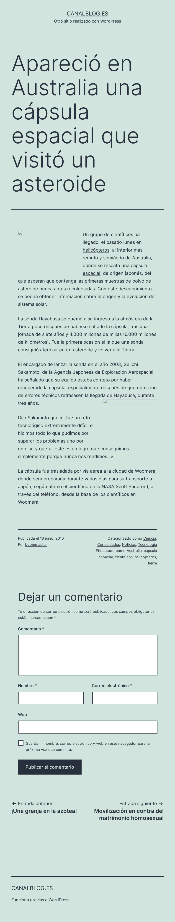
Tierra (24, 326)
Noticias (129, 544)
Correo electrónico (112, 685)
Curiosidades (108, 544)
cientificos (124, 557)
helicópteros (96, 250)
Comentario (31, 628)
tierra (152, 563)
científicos (122, 234)
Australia (141, 257)
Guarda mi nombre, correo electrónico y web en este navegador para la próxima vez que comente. (88, 746)
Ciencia (149, 538)
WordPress (59, 899)
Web (22, 714)
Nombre (27, 685)
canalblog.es (87, 13)
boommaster (36, 544)
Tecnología (147, 544)
